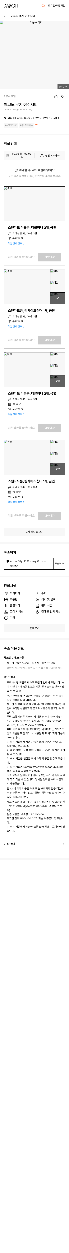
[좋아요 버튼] (62, 96)
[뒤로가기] (6, 16)
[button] (34, 204)
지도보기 (14, 566)
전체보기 (34, 628)
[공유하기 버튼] (55, 96)
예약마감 (50, 257)
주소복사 (59, 563)
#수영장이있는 (26, 125)
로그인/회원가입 (56, 5)
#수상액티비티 (11, 125)
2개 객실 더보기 (34, 532)
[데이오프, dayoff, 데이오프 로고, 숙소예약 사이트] (11, 6)
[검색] (43, 6)
